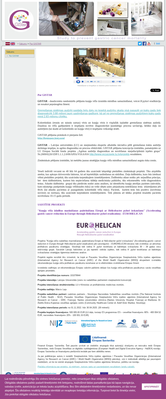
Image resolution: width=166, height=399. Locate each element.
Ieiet (158, 43)
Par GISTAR (35, 44)
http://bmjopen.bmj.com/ (51, 138)
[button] (52, 394)
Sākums (23, 44)
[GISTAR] (83, 20)
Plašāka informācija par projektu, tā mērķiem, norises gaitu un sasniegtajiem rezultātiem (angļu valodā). (86, 366)
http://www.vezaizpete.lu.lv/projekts (109, 154)
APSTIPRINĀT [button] (151, 386)
